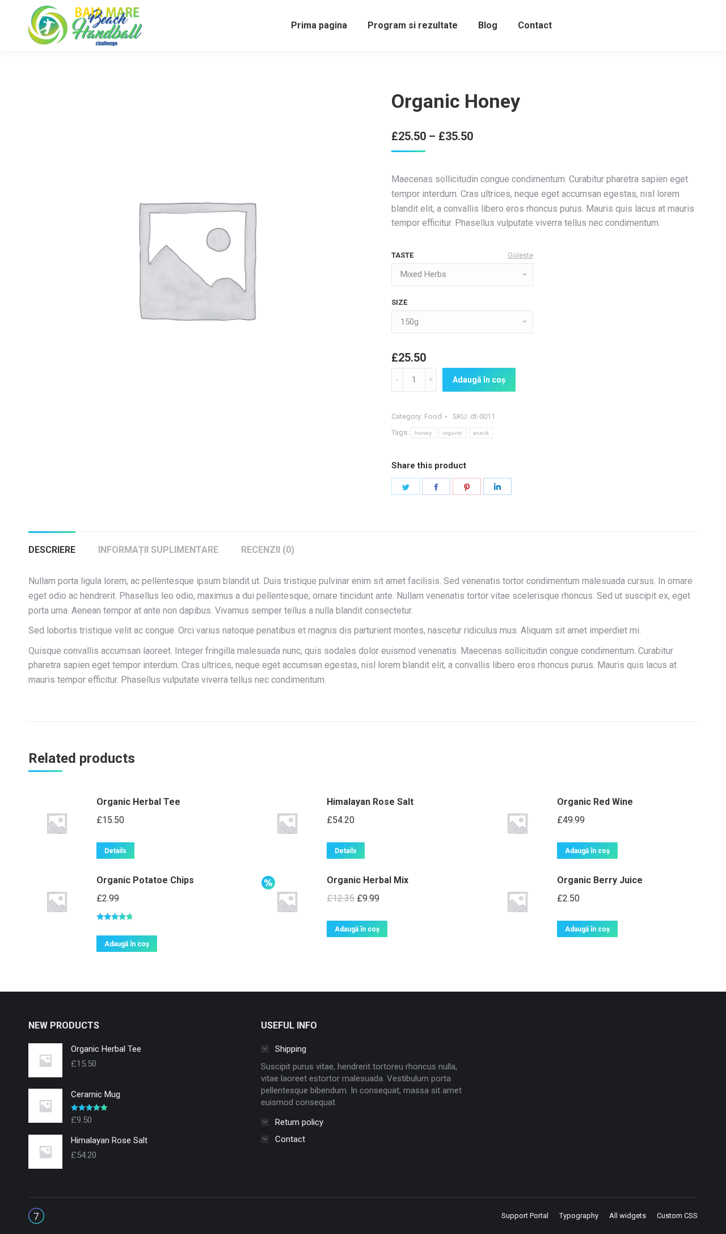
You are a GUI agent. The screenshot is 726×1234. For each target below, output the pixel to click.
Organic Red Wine (595, 801)
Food (433, 416)
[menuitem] (319, 25)
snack (481, 433)
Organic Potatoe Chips (145, 880)
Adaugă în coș (479, 379)
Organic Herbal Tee (138, 801)
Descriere (51, 549)
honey (423, 433)
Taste (402, 255)
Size (399, 302)
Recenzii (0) (267, 549)
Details (115, 851)
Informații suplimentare (158, 549)
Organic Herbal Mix (367, 880)
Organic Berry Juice (600, 880)
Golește (520, 255)
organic (452, 433)
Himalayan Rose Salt (370, 801)
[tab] (51, 544)
